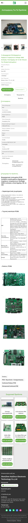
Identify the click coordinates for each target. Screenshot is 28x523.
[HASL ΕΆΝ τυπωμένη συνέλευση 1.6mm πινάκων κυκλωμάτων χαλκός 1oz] (7, 427)
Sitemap (19, 520)
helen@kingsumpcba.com (10, 485)
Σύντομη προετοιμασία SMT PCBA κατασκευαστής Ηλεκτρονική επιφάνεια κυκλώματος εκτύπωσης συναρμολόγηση (7, 412)
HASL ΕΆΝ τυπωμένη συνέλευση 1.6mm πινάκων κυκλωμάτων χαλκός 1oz (7, 436)
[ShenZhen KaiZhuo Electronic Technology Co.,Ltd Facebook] (17, 510)
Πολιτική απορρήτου (11, 520)
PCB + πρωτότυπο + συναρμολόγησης (12, 379)
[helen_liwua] (10, 510)
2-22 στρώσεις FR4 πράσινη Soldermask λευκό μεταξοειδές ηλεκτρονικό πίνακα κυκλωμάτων (20, 412)
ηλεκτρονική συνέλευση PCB (10, 386)
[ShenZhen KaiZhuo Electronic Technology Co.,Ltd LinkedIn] (20, 510)
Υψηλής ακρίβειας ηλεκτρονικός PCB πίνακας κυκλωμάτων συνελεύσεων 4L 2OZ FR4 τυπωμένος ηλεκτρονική (7, 459)
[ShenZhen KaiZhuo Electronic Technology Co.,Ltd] (14, 3)
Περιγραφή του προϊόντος (20, 95)
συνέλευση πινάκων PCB (9, 383)
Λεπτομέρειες (7, 94)
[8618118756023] (6, 510)
